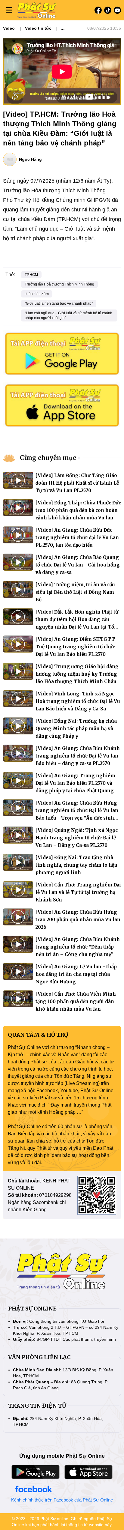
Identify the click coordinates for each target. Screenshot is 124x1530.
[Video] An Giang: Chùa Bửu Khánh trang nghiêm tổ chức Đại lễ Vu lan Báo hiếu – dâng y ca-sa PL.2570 (78, 756)
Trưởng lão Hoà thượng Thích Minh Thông (59, 284)
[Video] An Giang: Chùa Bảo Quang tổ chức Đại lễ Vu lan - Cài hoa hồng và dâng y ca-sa (78, 564)
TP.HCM (31, 275)
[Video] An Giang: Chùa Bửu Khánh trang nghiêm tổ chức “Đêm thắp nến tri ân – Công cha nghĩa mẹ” (78, 947)
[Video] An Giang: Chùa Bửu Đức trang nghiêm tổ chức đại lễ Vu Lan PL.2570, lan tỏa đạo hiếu (77, 537)
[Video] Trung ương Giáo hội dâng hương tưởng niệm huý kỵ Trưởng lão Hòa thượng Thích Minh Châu (77, 674)
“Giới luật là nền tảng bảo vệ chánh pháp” (59, 303)
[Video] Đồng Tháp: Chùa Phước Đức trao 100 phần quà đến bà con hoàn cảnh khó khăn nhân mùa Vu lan (78, 510)
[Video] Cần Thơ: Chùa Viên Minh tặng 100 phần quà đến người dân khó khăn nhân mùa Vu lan (76, 1001)
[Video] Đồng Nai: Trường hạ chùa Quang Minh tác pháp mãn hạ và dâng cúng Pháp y (76, 728)
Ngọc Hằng (30, 159)
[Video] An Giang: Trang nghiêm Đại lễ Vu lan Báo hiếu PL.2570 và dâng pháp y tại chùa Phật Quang (75, 783)
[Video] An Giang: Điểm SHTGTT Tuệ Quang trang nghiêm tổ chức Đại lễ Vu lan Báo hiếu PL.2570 (75, 646)
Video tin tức (38, 28)
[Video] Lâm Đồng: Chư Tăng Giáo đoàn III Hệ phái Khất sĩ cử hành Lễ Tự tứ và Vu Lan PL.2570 (77, 483)
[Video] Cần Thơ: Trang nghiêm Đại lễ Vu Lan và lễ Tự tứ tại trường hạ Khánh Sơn (78, 892)
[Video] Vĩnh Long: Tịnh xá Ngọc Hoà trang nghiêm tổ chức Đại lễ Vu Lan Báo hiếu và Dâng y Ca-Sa (78, 701)
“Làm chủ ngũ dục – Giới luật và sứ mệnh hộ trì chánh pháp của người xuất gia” (68, 315)
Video (9, 28)
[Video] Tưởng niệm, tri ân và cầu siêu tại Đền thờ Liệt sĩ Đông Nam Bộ (75, 592)
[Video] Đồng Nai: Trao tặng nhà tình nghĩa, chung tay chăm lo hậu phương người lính (76, 865)
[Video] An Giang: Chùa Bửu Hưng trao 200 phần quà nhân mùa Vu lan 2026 (78, 919)
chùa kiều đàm (37, 294)
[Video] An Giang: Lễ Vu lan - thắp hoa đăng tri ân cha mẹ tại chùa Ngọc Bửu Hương (76, 974)
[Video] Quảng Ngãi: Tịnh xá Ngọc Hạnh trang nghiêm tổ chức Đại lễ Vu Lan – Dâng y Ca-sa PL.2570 (77, 837)
